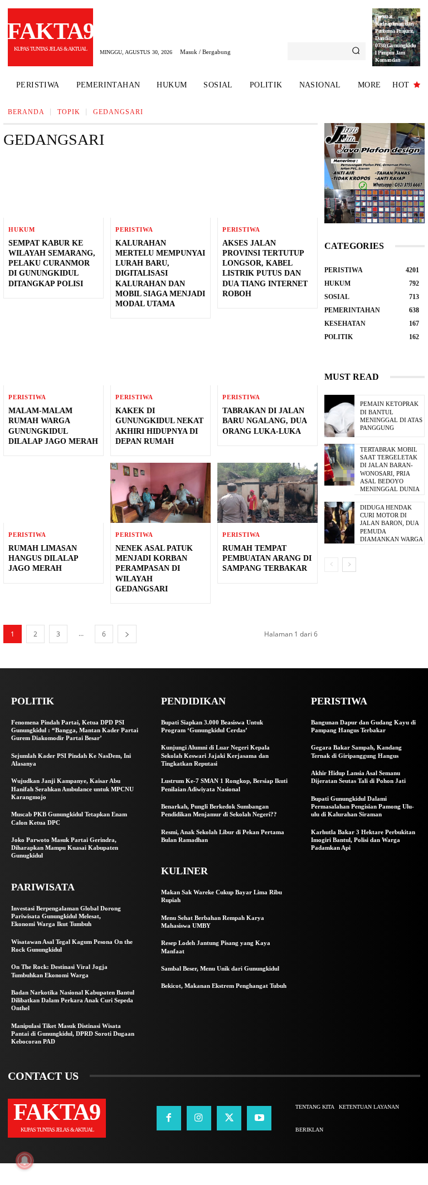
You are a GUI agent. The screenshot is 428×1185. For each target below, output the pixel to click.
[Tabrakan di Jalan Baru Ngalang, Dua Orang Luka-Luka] (267, 355)
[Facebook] (169, 1118)
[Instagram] (199, 1118)
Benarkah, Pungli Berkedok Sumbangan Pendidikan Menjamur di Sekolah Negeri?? (219, 810)
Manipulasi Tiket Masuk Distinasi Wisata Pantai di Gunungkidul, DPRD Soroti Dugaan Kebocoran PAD (72, 1033)
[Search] (356, 51)
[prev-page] (331, 564)
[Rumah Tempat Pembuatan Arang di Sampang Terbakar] (267, 493)
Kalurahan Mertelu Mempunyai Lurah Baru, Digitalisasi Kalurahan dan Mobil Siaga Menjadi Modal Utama (160, 273)
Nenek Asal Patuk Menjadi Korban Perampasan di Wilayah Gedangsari (154, 568)
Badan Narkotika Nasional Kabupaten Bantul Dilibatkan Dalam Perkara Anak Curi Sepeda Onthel (72, 1000)
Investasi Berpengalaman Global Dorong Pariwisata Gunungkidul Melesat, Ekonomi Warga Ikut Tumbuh (66, 916)
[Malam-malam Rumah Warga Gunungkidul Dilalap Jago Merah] (53, 355)
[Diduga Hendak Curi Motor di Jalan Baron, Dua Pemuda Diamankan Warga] (339, 523)
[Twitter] (229, 1118)
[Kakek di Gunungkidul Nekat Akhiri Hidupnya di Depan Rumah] (160, 355)
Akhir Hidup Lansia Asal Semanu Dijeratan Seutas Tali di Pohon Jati (358, 777)
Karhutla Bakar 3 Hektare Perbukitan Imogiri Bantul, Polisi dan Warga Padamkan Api (363, 840)
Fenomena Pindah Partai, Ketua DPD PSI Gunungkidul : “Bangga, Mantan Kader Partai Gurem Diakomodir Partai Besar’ (74, 730)
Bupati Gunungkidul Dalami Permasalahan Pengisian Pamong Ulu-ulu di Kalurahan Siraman (362, 806)
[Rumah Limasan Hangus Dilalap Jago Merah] (53, 493)
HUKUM (21, 230)
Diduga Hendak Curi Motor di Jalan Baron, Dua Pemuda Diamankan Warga (391, 523)
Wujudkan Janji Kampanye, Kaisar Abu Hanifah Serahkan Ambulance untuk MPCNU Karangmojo (72, 788)
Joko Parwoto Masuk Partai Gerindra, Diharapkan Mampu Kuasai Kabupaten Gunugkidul (64, 847)
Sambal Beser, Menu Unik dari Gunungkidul (220, 968)
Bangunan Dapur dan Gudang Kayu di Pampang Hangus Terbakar (363, 726)
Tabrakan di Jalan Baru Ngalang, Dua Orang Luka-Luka (264, 421)
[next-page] (127, 634)
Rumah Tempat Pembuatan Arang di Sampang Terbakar (267, 558)
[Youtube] (259, 1118)
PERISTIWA (134, 230)
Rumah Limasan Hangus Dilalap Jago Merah (43, 558)
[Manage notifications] (24, 1160)
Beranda (26, 112)
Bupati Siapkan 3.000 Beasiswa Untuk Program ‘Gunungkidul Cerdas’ (212, 726)
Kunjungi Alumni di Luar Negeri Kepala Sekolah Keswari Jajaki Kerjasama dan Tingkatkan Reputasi (215, 755)
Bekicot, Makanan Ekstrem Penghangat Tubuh (223, 985)
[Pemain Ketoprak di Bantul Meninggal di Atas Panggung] (339, 416)
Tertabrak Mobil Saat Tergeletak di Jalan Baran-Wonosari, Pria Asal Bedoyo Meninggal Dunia (390, 469)
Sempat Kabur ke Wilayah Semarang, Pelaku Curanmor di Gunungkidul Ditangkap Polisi (51, 263)
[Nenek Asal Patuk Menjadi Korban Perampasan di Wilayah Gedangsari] (160, 493)
